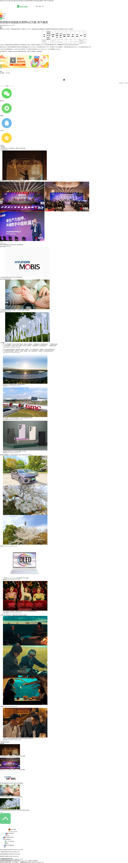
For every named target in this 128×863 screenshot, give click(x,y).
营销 (29, 0)
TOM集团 (2, 859)
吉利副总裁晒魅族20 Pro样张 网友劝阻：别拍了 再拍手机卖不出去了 (16, 454)
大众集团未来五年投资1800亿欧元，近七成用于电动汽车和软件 (14, 310)
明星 (14, 0)
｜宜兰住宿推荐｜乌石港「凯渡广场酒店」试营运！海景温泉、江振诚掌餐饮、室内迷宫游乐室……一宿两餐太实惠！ (30, 345)
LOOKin (6, 0)
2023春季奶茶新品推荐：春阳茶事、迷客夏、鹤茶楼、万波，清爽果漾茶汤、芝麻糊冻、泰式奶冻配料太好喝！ (28, 351)
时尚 (17, 0)
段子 (43, 0)
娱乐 (10, 0)
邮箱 (31, 0)
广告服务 (16, 859)
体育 (12, 0)
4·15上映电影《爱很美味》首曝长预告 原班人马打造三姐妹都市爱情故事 (20, 611)
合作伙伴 (11, 859)
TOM (1, 150)
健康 (41, 0)
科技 (52, 0)
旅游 (22, 0)
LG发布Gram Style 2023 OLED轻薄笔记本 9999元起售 (15, 578)
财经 (38, 0)
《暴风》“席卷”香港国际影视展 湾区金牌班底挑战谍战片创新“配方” (18, 738)
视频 (36, 0)
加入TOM (20, 859)
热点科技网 (5, 419)
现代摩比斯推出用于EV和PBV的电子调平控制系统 (11, 244)
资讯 (3, 0)
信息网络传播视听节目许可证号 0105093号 (10, 854)
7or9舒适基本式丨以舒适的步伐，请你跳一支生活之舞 (12, 148)
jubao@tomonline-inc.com (38, 862)
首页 (1, 0)
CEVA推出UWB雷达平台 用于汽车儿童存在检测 (11, 277)
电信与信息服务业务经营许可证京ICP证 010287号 (11, 849)
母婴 (26, 0)
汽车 (48, 0)
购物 (50, 0)
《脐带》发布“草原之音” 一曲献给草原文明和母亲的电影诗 (13, 615)
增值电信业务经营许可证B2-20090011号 (9, 856)
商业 (33, 0)
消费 (45, 0)
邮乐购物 (7, 859)
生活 (24, 0)
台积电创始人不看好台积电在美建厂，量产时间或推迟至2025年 (17, 417)
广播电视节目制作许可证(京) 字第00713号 (10, 851)
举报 (1, 71)
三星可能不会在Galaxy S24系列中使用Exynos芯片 (14, 451)
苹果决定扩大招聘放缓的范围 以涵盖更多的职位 (14, 384)
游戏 (19, 0)
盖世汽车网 (2, 246)
